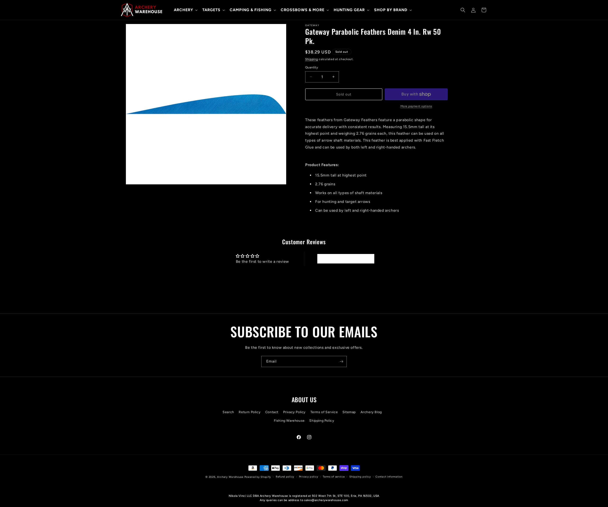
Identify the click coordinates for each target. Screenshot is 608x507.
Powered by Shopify (257, 476)
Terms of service (334, 476)
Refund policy (285, 476)
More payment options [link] (416, 106)
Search (228, 412)
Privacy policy (308, 476)
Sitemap (349, 412)
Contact (271, 412)
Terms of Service (324, 412)
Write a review (345, 258)
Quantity (311, 67)
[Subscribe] (341, 361)
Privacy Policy (294, 412)
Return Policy (250, 412)
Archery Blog (371, 412)
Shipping (311, 59)
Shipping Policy (321, 421)
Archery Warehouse (230, 476)
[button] (185, 10)
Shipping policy (360, 476)
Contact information (388, 476)
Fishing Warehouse (289, 421)
